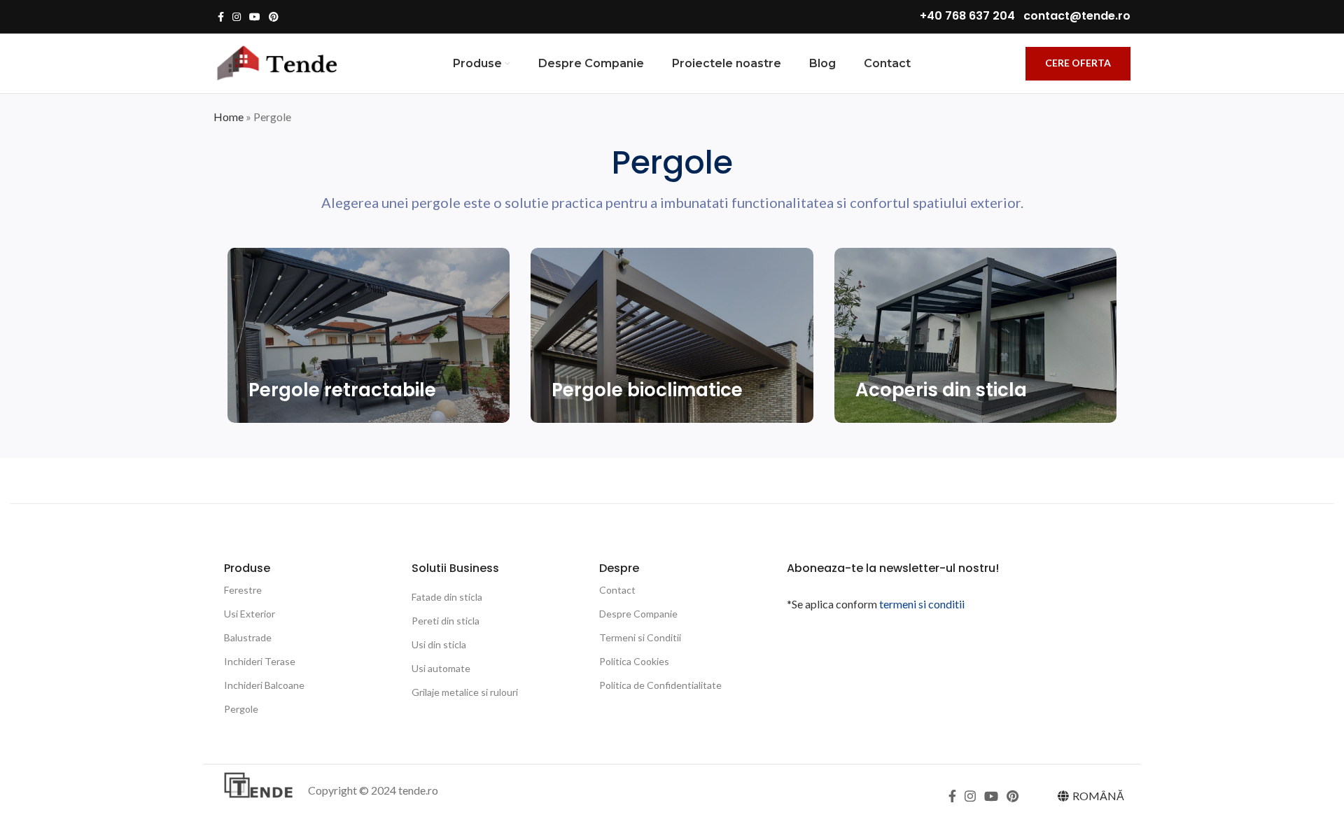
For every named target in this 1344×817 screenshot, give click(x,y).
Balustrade (248, 637)
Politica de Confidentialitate (660, 685)
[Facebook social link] (221, 17)
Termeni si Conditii (640, 637)
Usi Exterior (249, 614)
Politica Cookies (634, 661)
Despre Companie (638, 614)
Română (1098, 795)
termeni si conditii (922, 603)
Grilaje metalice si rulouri (465, 692)
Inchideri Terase (259, 661)
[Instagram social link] (236, 17)
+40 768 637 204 (967, 16)
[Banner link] (368, 335)
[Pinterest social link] (274, 17)
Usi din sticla (439, 644)
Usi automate (441, 668)
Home (229, 116)
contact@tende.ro (1076, 16)
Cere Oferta (1078, 63)
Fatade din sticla (447, 597)
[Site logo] (276, 62)
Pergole (241, 709)
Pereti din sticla (445, 621)
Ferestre (243, 590)
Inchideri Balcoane (264, 685)
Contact (617, 590)
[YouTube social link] (255, 17)
